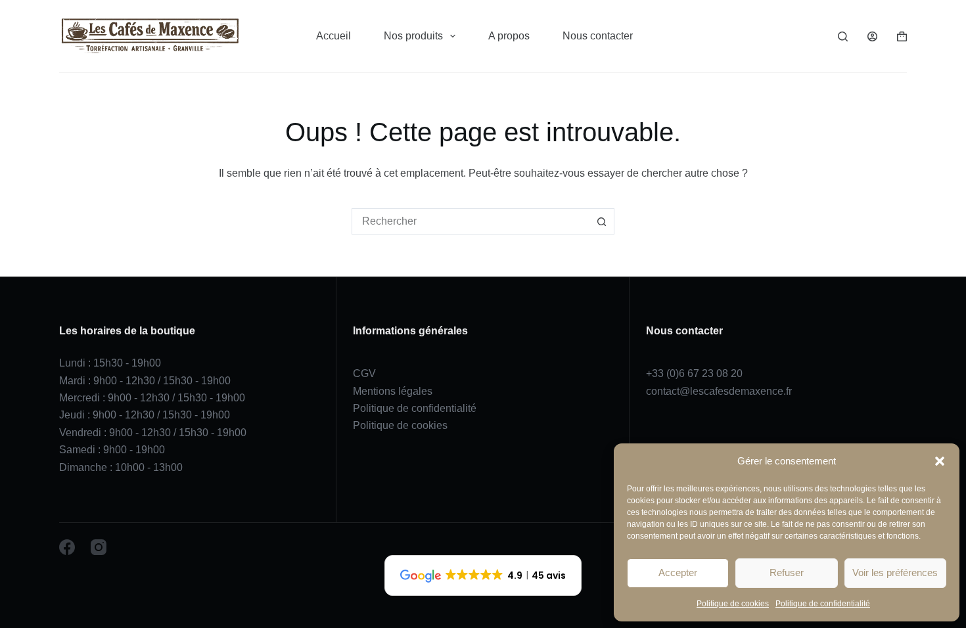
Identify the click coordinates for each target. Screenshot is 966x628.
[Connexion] (872, 36)
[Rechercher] (843, 36)
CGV (364, 373)
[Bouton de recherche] (601, 221)
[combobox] (470, 221)
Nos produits (413, 35)
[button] (939, 461)
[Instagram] (98, 547)
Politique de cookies (733, 603)
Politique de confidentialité (822, 603)
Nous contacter (598, 35)
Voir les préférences (895, 572)
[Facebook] (67, 547)
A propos (509, 35)
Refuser (787, 572)
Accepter (677, 572)
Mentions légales (392, 391)
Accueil (333, 35)
